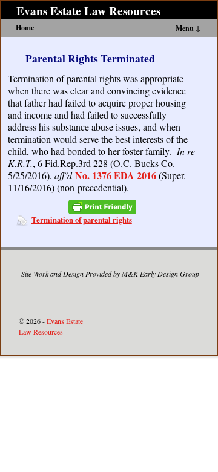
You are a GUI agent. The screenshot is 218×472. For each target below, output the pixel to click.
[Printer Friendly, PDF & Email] (102, 206)
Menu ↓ (188, 28)
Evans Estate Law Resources (88, 10)
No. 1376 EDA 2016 (115, 175)
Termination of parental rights (81, 219)
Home (25, 27)
